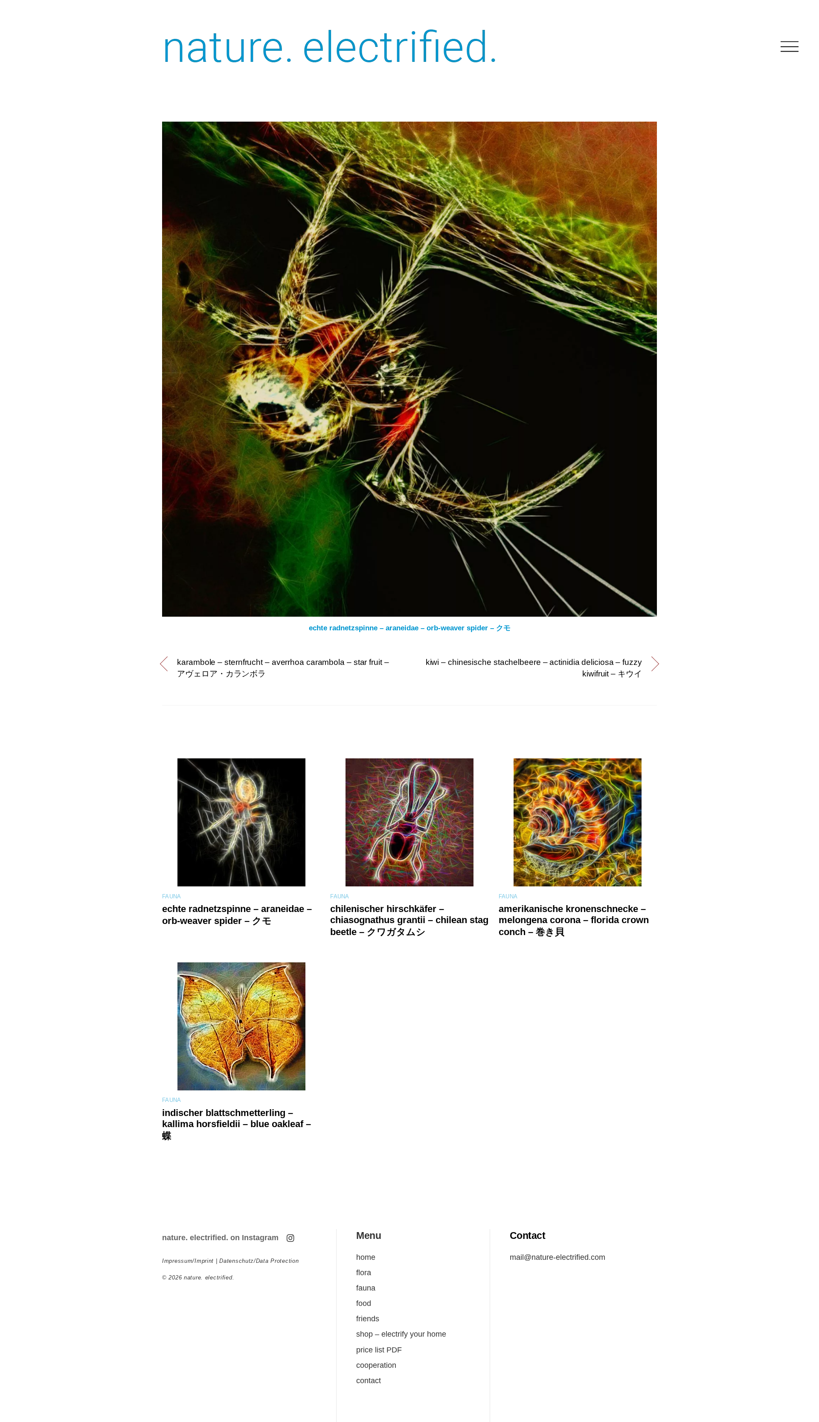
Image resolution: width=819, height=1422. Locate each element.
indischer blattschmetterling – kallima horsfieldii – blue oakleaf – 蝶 (236, 1124)
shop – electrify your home (401, 1333)
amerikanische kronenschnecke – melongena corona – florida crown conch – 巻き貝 (574, 920)
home (365, 1257)
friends (367, 1318)
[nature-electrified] (330, 72)
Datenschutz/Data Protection (259, 1261)
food (363, 1303)
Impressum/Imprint (188, 1261)
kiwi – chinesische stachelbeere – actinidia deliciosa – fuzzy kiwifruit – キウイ (534, 668)
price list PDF (379, 1349)
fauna (171, 897)
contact (368, 1380)
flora (363, 1272)
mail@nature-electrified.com (557, 1257)
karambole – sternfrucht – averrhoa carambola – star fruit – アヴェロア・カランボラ (283, 668)
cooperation (376, 1365)
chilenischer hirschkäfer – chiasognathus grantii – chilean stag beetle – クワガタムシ (409, 920)
